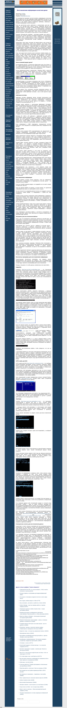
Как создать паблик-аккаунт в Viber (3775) (30, 600)
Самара (7, 170)
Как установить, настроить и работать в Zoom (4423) (33, 602)
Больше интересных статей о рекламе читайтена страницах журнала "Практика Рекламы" (42, 583)
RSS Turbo (8, 659)
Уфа (7, 180)
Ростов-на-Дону (9, 178)
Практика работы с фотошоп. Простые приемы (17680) (33, 668)
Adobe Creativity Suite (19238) (27, 680)
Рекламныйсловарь (9, 115)
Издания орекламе (9, 120)
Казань (7, 174)
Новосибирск (8, 164)
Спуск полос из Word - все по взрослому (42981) (31, 686)
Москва (7, 160)
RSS (7, 658)
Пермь (7, 184)
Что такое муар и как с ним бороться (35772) (31, 656)
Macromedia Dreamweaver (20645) (28, 682)
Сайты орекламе (8, 125)
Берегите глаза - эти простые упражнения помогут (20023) (34, 631)
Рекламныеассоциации (9, 130)
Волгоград (8, 182)
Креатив (8, 134)
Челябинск (8, 176)
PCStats (23, 13)
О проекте (9, 147)
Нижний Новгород (9, 166)
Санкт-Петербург (9, 162)
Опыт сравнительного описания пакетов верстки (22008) (33, 677)
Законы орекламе (8, 138)
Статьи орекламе (8, 44)
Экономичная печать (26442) (27, 633)
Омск (7, 172)
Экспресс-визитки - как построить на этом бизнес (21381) (34, 684)
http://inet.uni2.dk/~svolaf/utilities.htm (31, 269)
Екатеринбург (8, 168)
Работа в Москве (57, 39)
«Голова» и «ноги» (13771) (26, 642)
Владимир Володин (25, 16)
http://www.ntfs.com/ (26, 378)
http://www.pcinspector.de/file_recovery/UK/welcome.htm (36, 513)
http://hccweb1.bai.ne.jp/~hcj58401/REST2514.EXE (28, 515)
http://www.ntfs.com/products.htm (35, 363)
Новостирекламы (8, 11)
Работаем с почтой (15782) (26, 662)
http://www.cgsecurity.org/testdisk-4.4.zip (30, 401)
